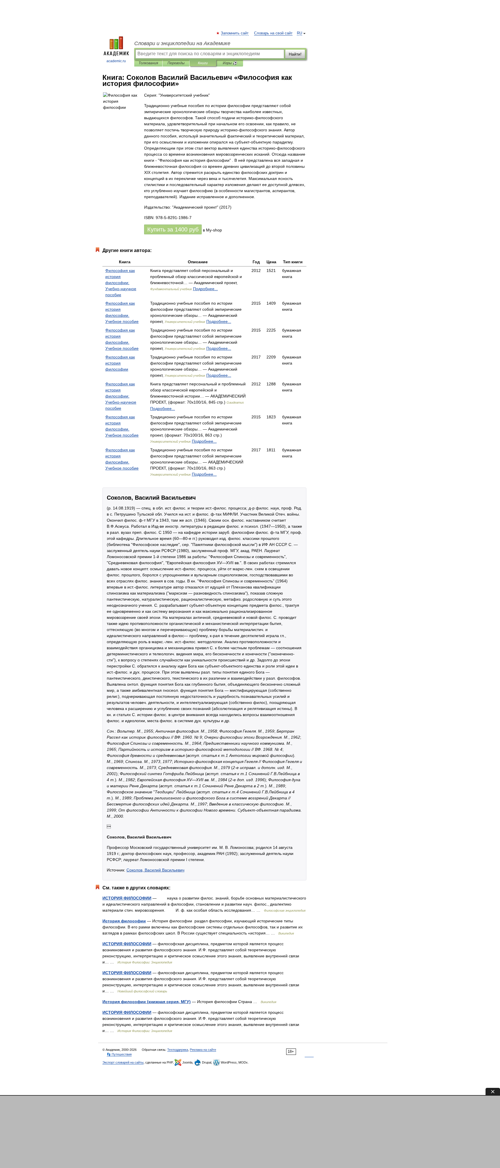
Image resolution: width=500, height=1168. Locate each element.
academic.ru (116, 61)
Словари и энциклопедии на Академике (182, 43)
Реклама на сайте (203, 1049)
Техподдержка (177, 1049)
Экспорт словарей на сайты (123, 1062)
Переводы (176, 63)
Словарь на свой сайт (273, 33)
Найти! (295, 54)
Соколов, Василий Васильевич (155, 870)
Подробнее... (205, 288)
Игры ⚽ (230, 63)
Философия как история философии (120, 363)
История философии (124, 921)
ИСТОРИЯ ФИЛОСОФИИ (126, 898)
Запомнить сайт (235, 33)
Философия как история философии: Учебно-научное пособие (120, 282)
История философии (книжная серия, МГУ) (146, 1001)
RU (299, 33)
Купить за (172, 229)
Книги (203, 63)
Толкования (148, 63)
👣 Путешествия (119, 1054)
